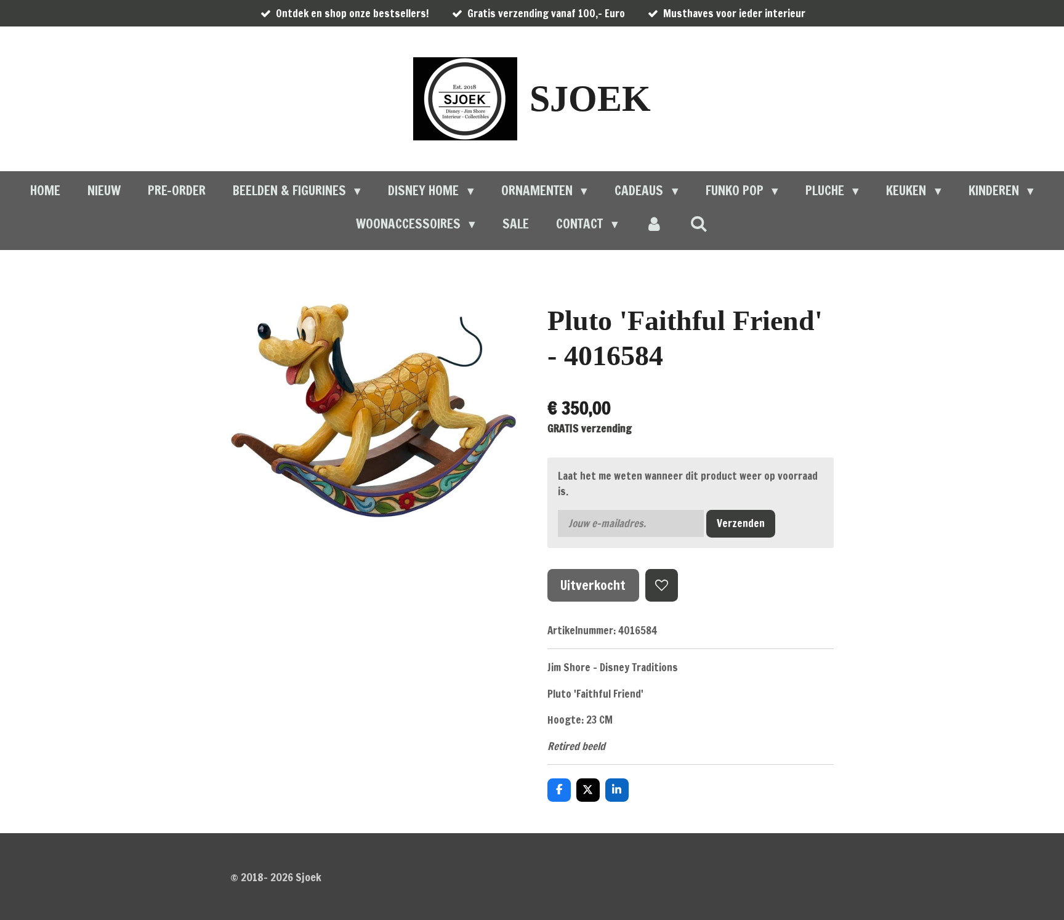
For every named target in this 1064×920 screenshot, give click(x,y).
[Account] (654, 224)
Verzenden (741, 523)
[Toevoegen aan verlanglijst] (661, 585)
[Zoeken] (699, 223)
